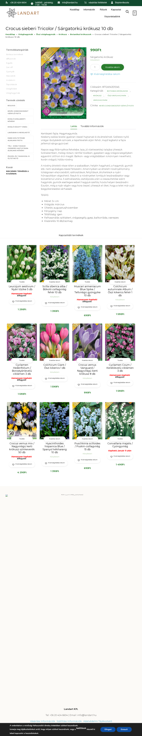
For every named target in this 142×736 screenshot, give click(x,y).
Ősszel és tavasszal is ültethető (19, 157)
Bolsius (11, 106)
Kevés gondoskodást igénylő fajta (18, 112)
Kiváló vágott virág (17, 127)
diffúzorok (11, 58)
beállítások (81, 728)
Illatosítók (10, 76)
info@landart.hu (70, 2)
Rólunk (103, 9)
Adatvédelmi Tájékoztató (97, 721)
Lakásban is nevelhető (19, 133)
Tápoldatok (11, 84)
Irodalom (10, 80)
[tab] (75, 126)
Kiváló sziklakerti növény (17, 120)
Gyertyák (10, 71)
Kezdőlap (74, 9)
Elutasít (124, 729)
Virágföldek (11, 88)
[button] (105, 74)
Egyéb (9, 63)
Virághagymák (25, 34)
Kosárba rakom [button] (54, 282)
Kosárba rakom (112, 67)
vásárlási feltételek (98, 2)
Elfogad (108, 729)
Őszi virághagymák (45, 34)
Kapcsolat (116, 9)
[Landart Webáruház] (26, 13)
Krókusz (63, 34)
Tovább (22, 282)
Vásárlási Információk (42, 721)
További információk (92, 126)
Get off (9, 67)
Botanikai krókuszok (80, 34)
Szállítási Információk (69, 721)
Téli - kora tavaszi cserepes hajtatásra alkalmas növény (18, 148)
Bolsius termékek (14, 54)
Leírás (73, 126)
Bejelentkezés (122, 2)
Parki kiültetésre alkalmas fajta (16, 139)
